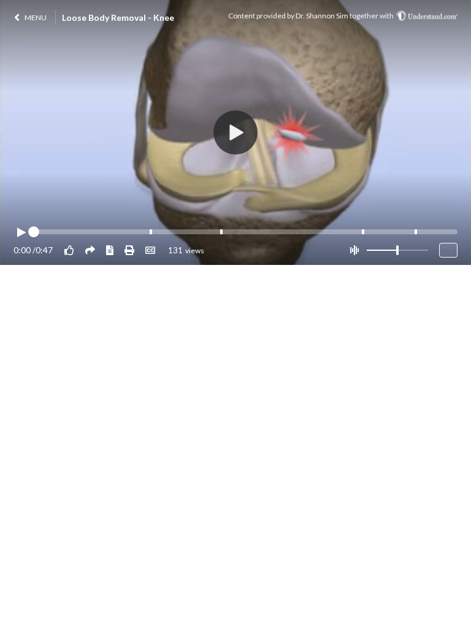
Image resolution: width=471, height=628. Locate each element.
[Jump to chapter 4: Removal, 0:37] (363, 232)
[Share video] (90, 250)
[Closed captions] (150, 250)
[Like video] (69, 250)
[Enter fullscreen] (448, 250)
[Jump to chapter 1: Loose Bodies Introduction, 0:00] (35, 232)
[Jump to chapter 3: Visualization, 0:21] (221, 232)
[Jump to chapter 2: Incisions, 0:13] (151, 232)
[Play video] (20, 232)
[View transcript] (110, 250)
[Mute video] (354, 250)
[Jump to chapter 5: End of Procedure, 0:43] (416, 232)
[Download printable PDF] (129, 250)
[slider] (397, 250)
